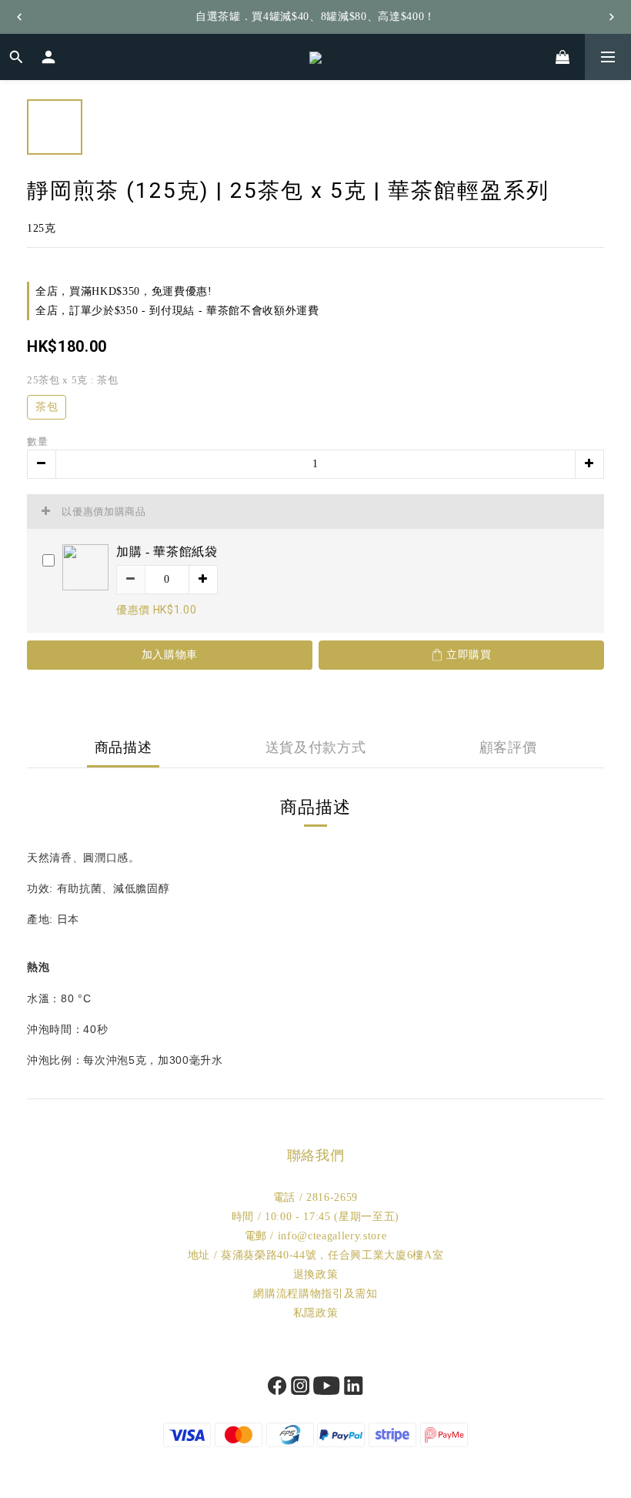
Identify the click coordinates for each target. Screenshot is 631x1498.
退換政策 (316, 1274)
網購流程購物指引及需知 (315, 1293)
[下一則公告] (612, 17)
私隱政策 (316, 1313)
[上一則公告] (19, 17)
